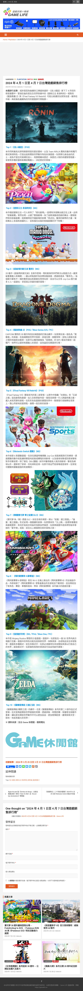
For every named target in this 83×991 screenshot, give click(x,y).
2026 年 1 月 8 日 (10, 971)
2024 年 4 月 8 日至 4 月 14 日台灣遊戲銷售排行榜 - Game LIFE (42, 816)
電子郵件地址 (11, 863)
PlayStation (22, 79)
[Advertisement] (41, 57)
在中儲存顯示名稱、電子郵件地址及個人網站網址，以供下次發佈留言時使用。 (37, 881)
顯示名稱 (9, 854)
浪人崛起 (12, 780)
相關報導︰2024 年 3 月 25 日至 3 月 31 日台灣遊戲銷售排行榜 (34, 762)
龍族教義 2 (36, 780)
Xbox (35, 79)
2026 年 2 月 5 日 (49, 931)
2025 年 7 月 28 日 (49, 971)
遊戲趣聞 (62, 920)
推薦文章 (22, 920)
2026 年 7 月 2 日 (10, 936)
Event (7, 920)
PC (15, 79)
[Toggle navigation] (5, 34)
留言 (8, 829)
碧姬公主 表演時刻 (21, 780)
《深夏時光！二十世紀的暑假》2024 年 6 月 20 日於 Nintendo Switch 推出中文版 (60, 793)
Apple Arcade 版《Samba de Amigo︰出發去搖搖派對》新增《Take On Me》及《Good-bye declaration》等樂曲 (23, 794)
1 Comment (27, 87)
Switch (30, 79)
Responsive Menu (78, 1)
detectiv (20, 87)
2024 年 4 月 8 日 (11, 87)
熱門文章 (28, 920)
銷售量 (30, 780)
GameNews (10, 79)
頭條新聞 (41, 79)
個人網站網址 (10, 872)
